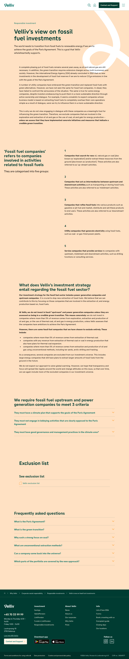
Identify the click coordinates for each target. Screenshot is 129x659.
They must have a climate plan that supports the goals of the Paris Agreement (54, 412)
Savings (37, 610)
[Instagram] (106, 641)
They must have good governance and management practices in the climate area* (56, 432)
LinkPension (39, 617)
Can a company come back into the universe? (37, 553)
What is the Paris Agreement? (29, 521)
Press (67, 625)
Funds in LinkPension (42, 621)
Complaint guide (102, 621)
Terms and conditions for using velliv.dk (17, 655)
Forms (98, 614)
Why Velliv (13, 593)
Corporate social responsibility (32, 593)
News (67, 610)
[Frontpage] (4, 593)
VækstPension (39, 614)
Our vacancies (70, 617)
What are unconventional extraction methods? (38, 545)
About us (68, 614)
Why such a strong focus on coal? (31, 537)
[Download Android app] (41, 641)
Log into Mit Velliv (11, 635)
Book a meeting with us (105, 617)
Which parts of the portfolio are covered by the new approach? (46, 561)
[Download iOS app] (58, 641)
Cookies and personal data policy (59, 655)
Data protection (39, 655)
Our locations (101, 628)
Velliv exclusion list (31, 483)
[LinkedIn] (112, 641)
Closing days (101, 625)
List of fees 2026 (102, 610)
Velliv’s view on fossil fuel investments (82, 593)
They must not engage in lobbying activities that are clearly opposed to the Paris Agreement (56, 422)
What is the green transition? (29, 529)
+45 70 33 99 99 (13, 614)
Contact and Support (109, 5)
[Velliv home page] (9, 5)
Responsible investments (55, 593)
